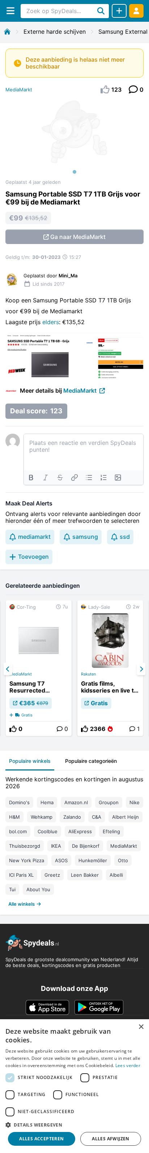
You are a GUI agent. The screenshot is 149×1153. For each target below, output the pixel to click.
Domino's (19, 802)
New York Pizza (26, 860)
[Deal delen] (119, 11)
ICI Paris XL (21, 875)
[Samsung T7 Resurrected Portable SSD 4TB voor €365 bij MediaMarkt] (39, 668)
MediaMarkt (18, 89)
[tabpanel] (74, 839)
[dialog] (74, 1086)
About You (38, 889)
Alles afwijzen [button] (110, 1139)
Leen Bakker (85, 875)
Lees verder (127, 1065)
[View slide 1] (74, 139)
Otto (123, 860)
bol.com (18, 831)
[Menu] (10, 10)
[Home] (7, 31)
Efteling (111, 831)
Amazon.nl (76, 802)
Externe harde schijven (55, 31)
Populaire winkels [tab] (30, 761)
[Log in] (136, 10)
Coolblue (48, 831)
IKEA (56, 846)
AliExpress (80, 831)
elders (50, 322)
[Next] (141, 669)
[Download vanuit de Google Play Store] (98, 1007)
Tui (12, 889)
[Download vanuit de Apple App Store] (47, 1007)
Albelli (116, 875)
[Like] (13, 728)
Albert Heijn (125, 817)
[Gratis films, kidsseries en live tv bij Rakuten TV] (110, 668)
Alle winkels (21, 904)
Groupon (109, 802)
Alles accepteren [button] (41, 1139)
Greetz (52, 875)
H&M (14, 817)
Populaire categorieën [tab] (91, 761)
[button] (74, 1124)
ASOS (61, 860)
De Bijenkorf (85, 846)
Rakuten (88, 674)
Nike (134, 802)
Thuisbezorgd (24, 846)
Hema (47, 802)
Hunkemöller (92, 860)
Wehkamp (41, 817)
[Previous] (8, 669)
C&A (96, 817)
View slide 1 (74, 172)
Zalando (72, 817)
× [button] (141, 1027)
